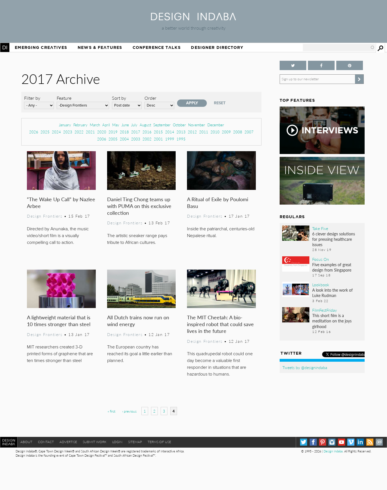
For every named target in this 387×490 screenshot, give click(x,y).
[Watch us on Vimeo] (350, 442)
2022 (79, 132)
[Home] (193, 18)
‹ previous (129, 411)
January (65, 124)
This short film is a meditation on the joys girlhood (332, 321)
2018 (124, 132)
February (80, 124)
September (162, 124)
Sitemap (135, 441)
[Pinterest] (322, 442)
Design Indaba (333, 451)
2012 (192, 132)
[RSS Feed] (369, 442)
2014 (169, 132)
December (215, 124)
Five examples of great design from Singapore (331, 267)
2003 (135, 139)
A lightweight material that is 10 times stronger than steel (58, 321)
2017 (135, 132)
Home (5, 47)
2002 (147, 139)
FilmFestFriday (324, 310)
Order (150, 98)
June (125, 124)
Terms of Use (159, 441)
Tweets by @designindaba (304, 367)
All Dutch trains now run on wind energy (138, 321)
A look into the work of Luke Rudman (332, 292)
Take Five (320, 228)
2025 (45, 132)
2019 (113, 132)
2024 (56, 132)
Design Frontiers (44, 216)
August (145, 124)
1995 (181, 139)
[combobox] (339, 47)
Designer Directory (217, 47)
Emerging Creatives (41, 47)
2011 (203, 132)
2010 (215, 132)
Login (117, 441)
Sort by (119, 98)
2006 (101, 139)
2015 (158, 132)
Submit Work (95, 441)
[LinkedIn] (360, 442)
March (95, 124)
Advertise (68, 441)
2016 (147, 132)
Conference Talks (157, 47)
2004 (124, 139)
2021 (90, 132)
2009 (226, 132)
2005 (113, 139)
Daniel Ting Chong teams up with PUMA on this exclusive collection (139, 206)
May (115, 124)
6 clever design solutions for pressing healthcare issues (333, 239)
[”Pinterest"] (349, 65)
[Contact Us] (379, 442)
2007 (249, 132)
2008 (237, 132)
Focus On (320, 259)
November (196, 124)
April (106, 124)
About (26, 441)
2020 (101, 132)
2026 (33, 132)
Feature (64, 98)
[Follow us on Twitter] (293, 65)
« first (111, 411)
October (179, 124)
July (134, 124)
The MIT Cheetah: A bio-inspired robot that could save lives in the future (220, 324)
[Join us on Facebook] (321, 65)
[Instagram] (331, 442)
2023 (67, 132)
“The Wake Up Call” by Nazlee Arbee (61, 202)
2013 (181, 132)
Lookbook (320, 284)
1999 (169, 139)
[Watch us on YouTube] (341, 442)
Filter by (32, 98)
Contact (46, 441)
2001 (158, 139)
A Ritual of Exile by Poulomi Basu (217, 202)
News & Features (100, 47)
